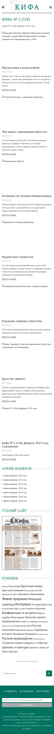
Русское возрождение (17, 638)
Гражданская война (10, 594)
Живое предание (14, 598)
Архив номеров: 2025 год (15, 496)
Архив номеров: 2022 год (15, 484)
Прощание (30, 633)
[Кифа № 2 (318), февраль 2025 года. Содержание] (27, 423)
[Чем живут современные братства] (27, 111)
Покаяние (20, 630)
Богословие (15, 586)
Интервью (23, 604)
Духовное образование (31, 594)
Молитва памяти (35, 617)
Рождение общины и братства (22, 321)
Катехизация (8, 608)
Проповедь (18, 633)
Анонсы (5, 586)
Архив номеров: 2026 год (15, 500)
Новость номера (29, 621)
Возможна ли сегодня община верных (27, 196)
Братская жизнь (32, 586)
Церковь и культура (15, 647)
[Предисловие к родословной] (27, 47)
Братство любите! (14, 379)
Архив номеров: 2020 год (15, 475)
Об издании (26, 691)
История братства (41, 604)
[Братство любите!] (27, 359)
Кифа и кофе (19, 608)
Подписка (11, 691)
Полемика (30, 630)
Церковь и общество (39, 647)
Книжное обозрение (35, 608)
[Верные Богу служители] (27, 237)
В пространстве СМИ (33, 590)
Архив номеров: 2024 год (15, 492)
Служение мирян (12, 643)
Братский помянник (13, 590)
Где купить (42, 691)
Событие (42, 643)
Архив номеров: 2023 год (15, 488)
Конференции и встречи (19, 613)
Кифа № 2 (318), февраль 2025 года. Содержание (25, 444)
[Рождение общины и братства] (27, 301)
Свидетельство (39, 639)
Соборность (29, 642)
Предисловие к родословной (20, 67)
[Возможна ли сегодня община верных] (27, 176)
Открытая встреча (22, 625)
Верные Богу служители (17, 257)
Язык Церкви (10, 651)
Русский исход (42, 634)
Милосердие (18, 617)
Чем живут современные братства (24, 132)
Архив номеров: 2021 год (15, 479)
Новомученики (11, 621)
